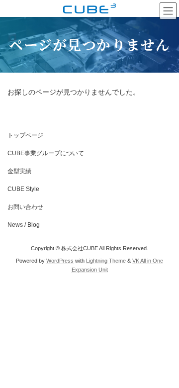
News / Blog (23, 224)
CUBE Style (23, 189)
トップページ (25, 135)
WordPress (60, 261)
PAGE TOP (165, 366)
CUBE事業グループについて (45, 153)
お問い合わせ (25, 206)
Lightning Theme (106, 261)
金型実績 (19, 171)
